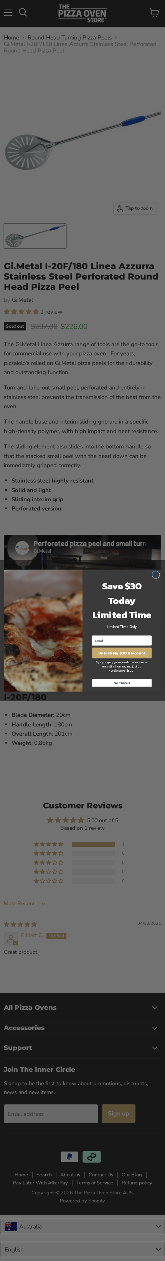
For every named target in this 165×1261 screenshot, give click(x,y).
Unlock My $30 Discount (121, 653)
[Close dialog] (155, 574)
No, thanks (122, 682)
